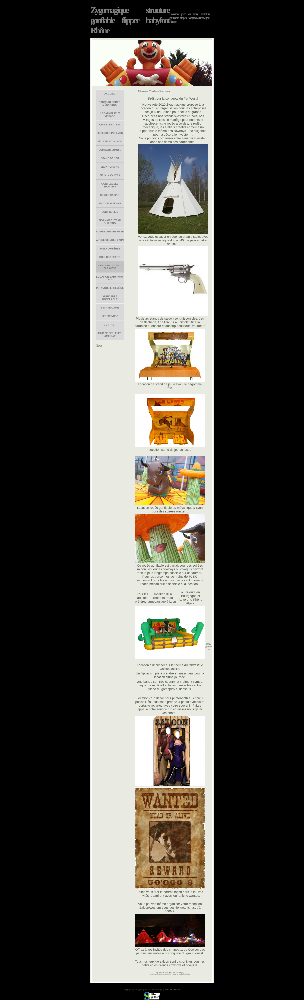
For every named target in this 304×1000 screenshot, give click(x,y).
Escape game (110, 307)
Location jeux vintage (110, 115)
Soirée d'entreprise (110, 231)
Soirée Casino (109, 195)
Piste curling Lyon (110, 133)
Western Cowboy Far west (110, 267)
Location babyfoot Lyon (110, 278)
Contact (110, 324)
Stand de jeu (110, 158)
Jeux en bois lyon (110, 141)
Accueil (109, 93)
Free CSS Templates (172, 990)
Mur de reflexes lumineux (109, 334)
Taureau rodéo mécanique (110, 103)
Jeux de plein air (109, 203)
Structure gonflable (110, 298)
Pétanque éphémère (110, 288)
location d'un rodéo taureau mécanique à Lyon (163, 597)
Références (110, 316)
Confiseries (110, 211)
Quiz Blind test (110, 124)
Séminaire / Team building (110, 222)
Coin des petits (109, 257)
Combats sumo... (110, 149)
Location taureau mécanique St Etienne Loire (208, 646)
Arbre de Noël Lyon (110, 240)
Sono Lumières (110, 248)
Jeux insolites (110, 175)
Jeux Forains (110, 166)
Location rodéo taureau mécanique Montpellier (169, 972)
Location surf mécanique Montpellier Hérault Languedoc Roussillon (170, 974)
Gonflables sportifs (109, 185)
